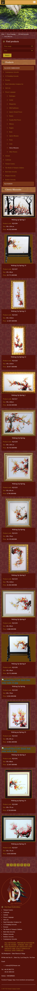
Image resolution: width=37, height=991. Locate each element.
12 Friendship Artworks (11, 76)
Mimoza (11, 124)
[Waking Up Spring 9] (18, 558)
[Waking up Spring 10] (18, 715)
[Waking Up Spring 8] (18, 603)
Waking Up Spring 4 (18, 755)
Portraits (7, 80)
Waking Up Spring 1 (18, 395)
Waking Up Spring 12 (18, 357)
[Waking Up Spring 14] (18, 249)
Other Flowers (13, 152)
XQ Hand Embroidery (23, 34)
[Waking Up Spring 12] (18, 340)
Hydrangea (12, 96)
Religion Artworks (10, 175)
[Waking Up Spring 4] (18, 750)
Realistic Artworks (10, 179)
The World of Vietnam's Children (14, 168)
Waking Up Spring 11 (18, 311)
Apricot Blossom (14, 136)
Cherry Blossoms (8, 36)
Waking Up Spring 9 (18, 575)
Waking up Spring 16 (18, 844)
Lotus (10, 144)
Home (2, 34)
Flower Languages (11, 34)
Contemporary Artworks (12, 72)
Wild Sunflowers (14, 108)
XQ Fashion (8, 184)
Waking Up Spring (18, 438)
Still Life (7, 88)
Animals (7, 156)
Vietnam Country (10, 164)
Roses (10, 132)
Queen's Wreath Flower (15, 112)
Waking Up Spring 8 (18, 619)
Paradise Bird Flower (15, 120)
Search (7, 55)
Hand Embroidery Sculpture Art (14, 84)
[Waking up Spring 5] (18, 205)
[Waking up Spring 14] (18, 784)
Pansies (11, 116)
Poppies (11, 128)
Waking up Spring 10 (18, 732)
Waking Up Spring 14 (18, 265)
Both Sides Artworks (11, 172)
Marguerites (12, 104)
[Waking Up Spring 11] (18, 294)
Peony (11, 140)
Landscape (8, 160)
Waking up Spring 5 (18, 220)
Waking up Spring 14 (18, 800)
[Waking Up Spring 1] (18, 382)
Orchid (11, 100)
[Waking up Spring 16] (18, 828)
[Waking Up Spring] (18, 423)
